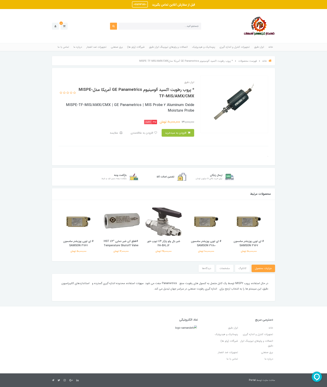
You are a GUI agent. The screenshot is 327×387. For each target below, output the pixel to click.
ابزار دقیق (259, 47)
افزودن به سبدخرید (176, 133)
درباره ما (77, 47)
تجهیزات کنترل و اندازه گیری (235, 47)
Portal (252, 380)
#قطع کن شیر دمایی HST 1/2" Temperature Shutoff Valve (121, 243)
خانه (270, 47)
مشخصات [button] (225, 268)
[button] (64, 26)
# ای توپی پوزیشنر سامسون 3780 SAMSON (206, 243)
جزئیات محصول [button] (263, 268)
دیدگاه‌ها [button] (206, 268)
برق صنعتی (117, 47)
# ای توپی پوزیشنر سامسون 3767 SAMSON (248, 243)
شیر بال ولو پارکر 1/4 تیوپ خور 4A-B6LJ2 (163, 243)
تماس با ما (63, 47)
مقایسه (114, 133)
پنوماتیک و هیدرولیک (203, 47)
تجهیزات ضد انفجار (96, 47)
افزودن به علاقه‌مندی (142, 133)
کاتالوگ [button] (242, 268)
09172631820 (140, 4)
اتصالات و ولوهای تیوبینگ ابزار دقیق (168, 47)
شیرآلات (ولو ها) (136, 47)
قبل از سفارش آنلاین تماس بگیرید (173, 4)
